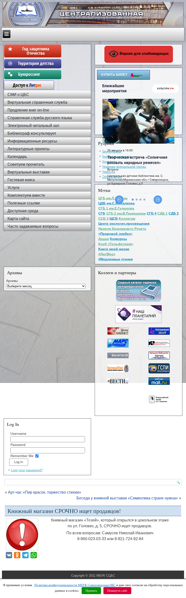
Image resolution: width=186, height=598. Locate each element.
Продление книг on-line (28, 110)
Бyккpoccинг (35, 74)
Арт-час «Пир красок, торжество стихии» (44, 492)
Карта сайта (18, 219)
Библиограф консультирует (32, 133)
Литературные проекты (29, 149)
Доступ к (24, 85)
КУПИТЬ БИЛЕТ (114, 75)
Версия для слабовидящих (144, 53)
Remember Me (21, 456)
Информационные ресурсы (32, 141)
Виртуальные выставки (29, 172)
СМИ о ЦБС (18, 95)
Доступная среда (23, 211)
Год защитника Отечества (35, 51)
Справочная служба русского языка (40, 118)
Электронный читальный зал (33, 126)
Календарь (17, 157)
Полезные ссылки (24, 203)
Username (18, 433)
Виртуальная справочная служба (37, 102)
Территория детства (36, 63)
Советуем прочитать (26, 164)
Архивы (12, 281)
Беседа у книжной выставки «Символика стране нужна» (127, 498)
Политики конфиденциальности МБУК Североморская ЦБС (75, 585)
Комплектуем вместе (26, 195)
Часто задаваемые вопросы (33, 226)
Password (17, 445)
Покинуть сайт (117, 590)
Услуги (13, 188)
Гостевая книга (21, 180)
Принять (91, 590)
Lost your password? (27, 470)
